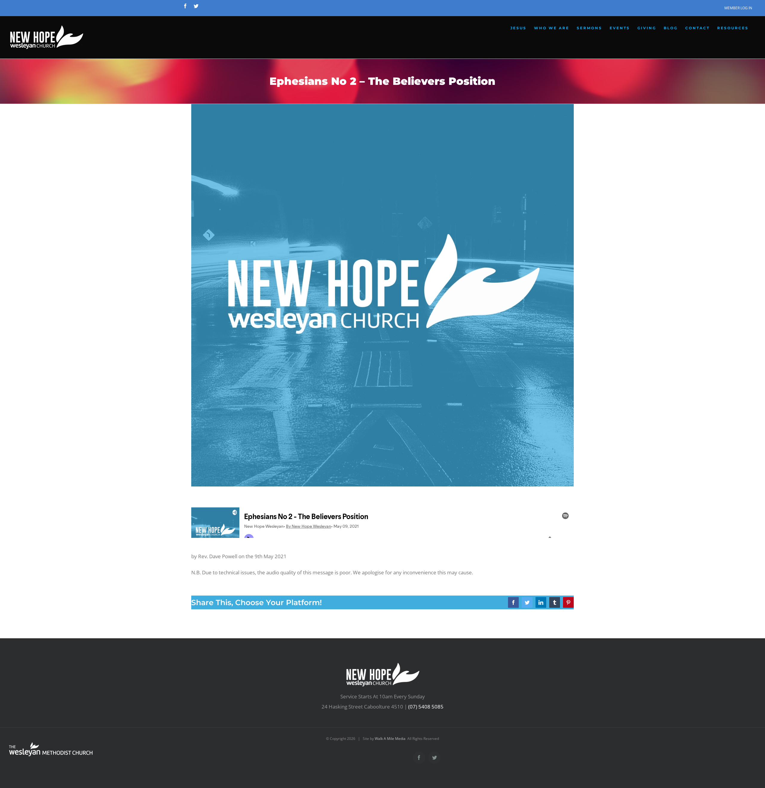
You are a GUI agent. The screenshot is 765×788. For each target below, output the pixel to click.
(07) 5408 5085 (425, 706)
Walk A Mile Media (390, 738)
